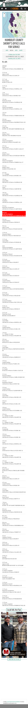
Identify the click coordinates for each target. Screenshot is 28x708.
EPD (16, 50)
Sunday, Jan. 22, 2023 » (14, 58)
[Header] (14, 3)
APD (7, 50)
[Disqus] (14, 680)
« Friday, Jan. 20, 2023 (14, 54)
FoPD (20, 50)
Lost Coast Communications (13, 701)
